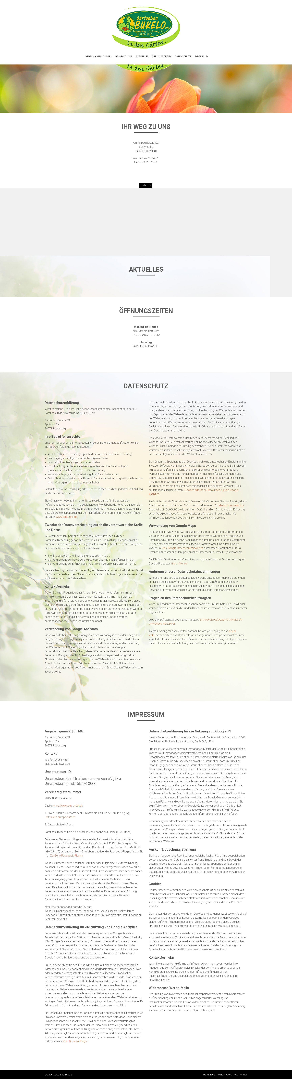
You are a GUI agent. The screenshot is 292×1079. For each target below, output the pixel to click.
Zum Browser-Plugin (75, 1041)
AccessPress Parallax (235, 1074)
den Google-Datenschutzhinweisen (182, 548)
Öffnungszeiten (161, 56)
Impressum (201, 56)
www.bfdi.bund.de (66, 516)
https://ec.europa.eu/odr (60, 817)
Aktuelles (142, 56)
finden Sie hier (179, 563)
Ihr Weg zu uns (123, 56)
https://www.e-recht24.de (68, 805)
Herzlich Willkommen (99, 56)
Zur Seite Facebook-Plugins (66, 855)
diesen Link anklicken (231, 505)
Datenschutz (183, 56)
